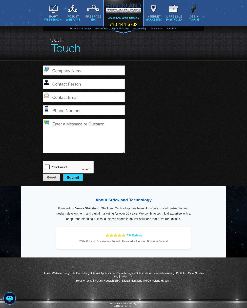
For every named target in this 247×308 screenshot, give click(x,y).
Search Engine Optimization (134, 273)
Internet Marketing (163, 273)
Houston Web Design (80, 28)
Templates (172, 28)
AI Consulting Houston (157, 280)
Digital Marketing (120, 28)
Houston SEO (101, 28)
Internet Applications (103, 273)
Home (46, 273)
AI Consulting (139, 28)
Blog (115, 276)
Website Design (61, 273)
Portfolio (181, 273)
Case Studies (156, 28)
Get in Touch (127, 276)
